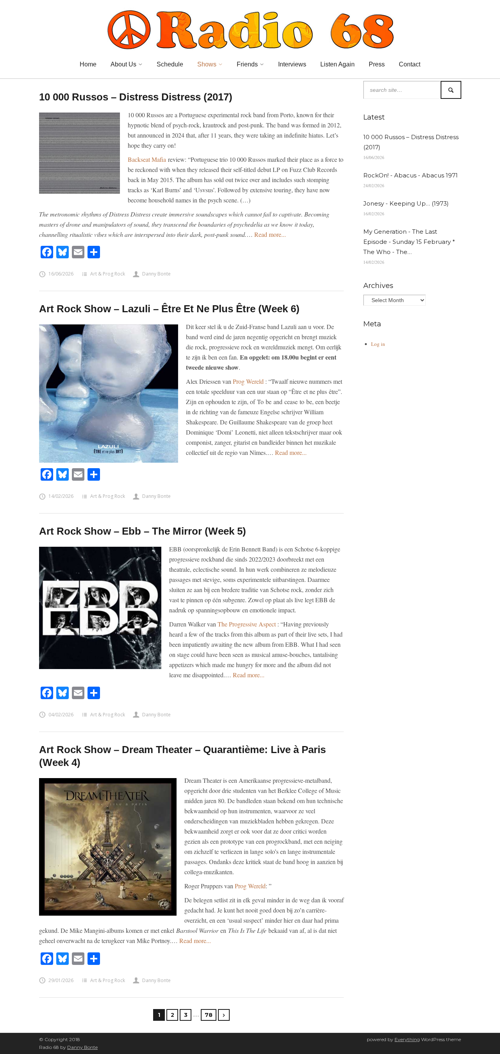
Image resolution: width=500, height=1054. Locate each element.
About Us (123, 64)
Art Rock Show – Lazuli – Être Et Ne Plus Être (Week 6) (169, 309)
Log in (378, 343)
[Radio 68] (250, 28)
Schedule (170, 64)
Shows (206, 64)
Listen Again (337, 64)
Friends (247, 64)
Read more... (270, 234)
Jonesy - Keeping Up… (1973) (406, 203)
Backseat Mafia (147, 159)
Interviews (292, 64)
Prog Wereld (248, 381)
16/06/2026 (60, 273)
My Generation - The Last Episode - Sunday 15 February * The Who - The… (409, 242)
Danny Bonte (156, 273)
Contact (409, 64)
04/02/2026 (60, 714)
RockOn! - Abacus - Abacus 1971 (410, 175)
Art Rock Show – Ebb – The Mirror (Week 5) (142, 531)
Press (377, 64)
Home (88, 64)
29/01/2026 (60, 980)
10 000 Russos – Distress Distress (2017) (135, 97)
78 (208, 1014)
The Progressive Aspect (247, 624)
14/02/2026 (60, 496)
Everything (407, 1039)
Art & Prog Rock (107, 273)
